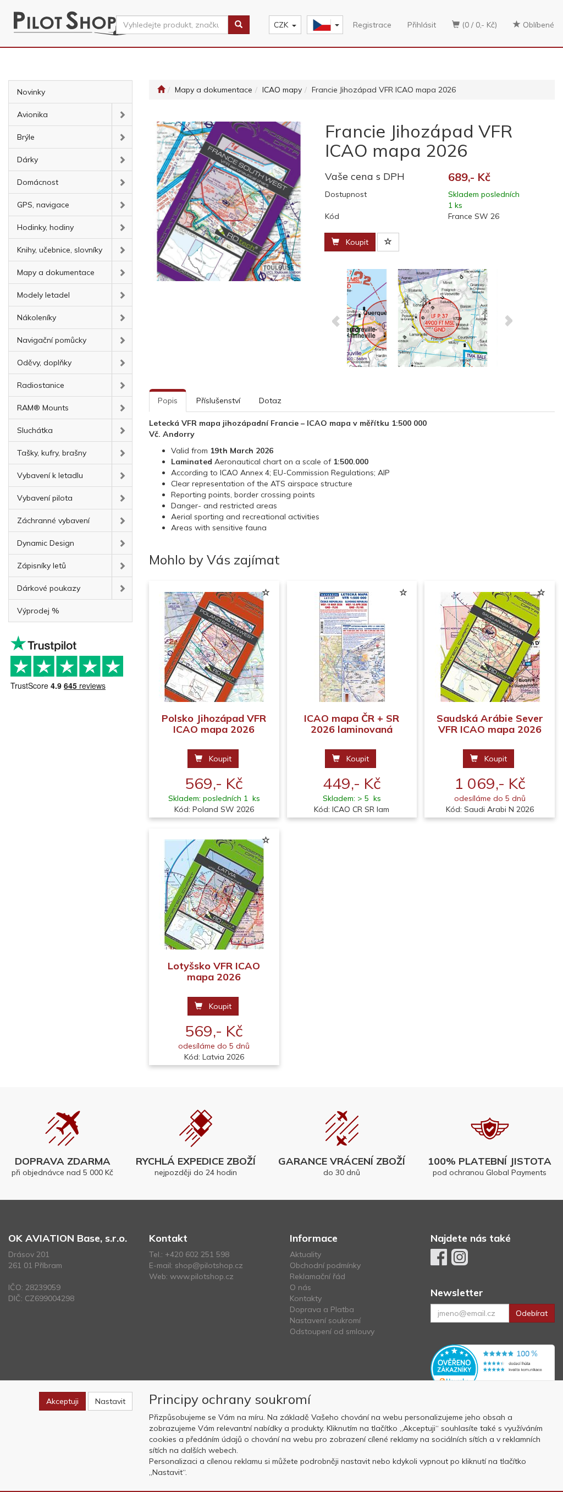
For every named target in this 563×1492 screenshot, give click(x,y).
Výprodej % (38, 611)
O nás (300, 1287)
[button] (122, 114)
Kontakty (306, 1298)
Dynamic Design (45, 543)
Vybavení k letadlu (50, 475)
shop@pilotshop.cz (209, 1265)
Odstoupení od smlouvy (332, 1331)
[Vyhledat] (239, 24)
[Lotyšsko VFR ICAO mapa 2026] (214, 895)
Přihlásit (421, 25)
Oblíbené (537, 25)
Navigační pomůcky (51, 340)
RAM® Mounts (43, 408)
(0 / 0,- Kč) (478, 25)
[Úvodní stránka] (161, 90)
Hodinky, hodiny (45, 227)
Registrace (372, 25)
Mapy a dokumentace (56, 272)
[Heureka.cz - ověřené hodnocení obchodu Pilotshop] (492, 1368)
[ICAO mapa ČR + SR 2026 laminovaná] (352, 647)
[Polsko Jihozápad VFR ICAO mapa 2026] (214, 647)
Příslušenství (218, 400)
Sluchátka (35, 430)
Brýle (26, 137)
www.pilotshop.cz (202, 1276)
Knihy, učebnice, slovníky (59, 250)
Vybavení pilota (45, 498)
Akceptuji (62, 1401)
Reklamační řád (317, 1276)
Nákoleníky (36, 317)
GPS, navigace (43, 205)
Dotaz (270, 400)
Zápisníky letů (41, 566)
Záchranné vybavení (53, 520)
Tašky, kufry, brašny (51, 453)
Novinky (31, 92)
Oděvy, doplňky (44, 362)
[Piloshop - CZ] (324, 25)
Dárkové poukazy (48, 588)
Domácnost (37, 182)
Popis (168, 400)
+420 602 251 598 (197, 1254)
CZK (281, 25)
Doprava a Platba (322, 1309)
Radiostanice (40, 385)
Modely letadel (43, 295)
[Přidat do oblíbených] (388, 242)
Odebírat (532, 1313)
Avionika (32, 114)
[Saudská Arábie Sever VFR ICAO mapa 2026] (490, 647)
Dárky (27, 159)
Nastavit (110, 1401)
